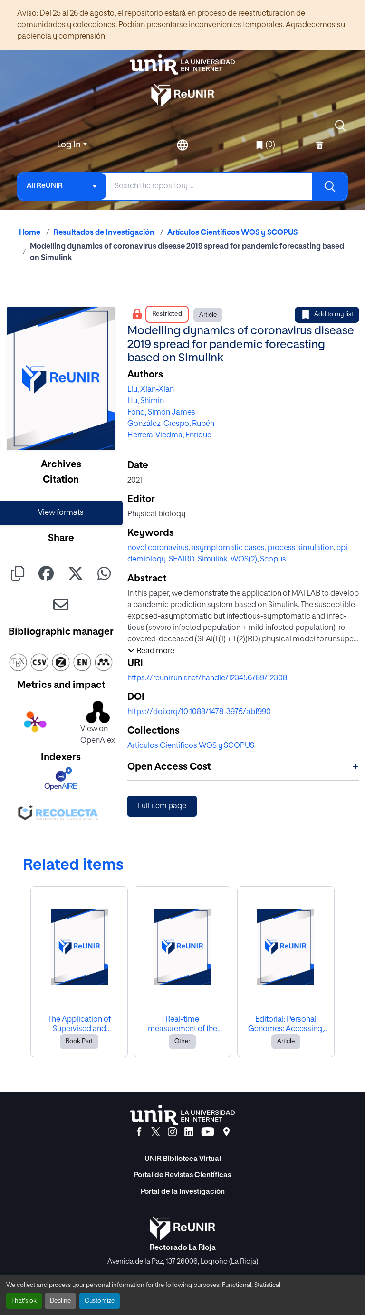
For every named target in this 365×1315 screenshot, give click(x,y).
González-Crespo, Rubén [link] (170, 424)
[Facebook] (139, 1132)
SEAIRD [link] (182, 559)
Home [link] (29, 233)
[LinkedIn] (188, 1132)
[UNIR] (182, 1115)
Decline (60, 1301)
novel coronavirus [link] (158, 548)
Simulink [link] (213, 559)
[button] (340, 125)
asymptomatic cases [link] (228, 548)
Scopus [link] (273, 559)
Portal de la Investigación (183, 1191)
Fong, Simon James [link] (161, 412)
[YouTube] (207, 1132)
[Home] (182, 64)
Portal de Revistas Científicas (182, 1175)
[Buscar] (329, 186)
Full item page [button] (162, 806)
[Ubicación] (226, 1132)
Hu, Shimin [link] (145, 401)
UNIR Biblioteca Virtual (182, 1158)
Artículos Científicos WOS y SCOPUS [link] (232, 233)
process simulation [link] (301, 548)
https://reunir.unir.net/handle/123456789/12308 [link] (207, 678)
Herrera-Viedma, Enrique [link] (169, 435)
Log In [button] (70, 145)
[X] (155, 1132)
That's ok (24, 1301)
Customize (100, 1301)
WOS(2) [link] (244, 559)
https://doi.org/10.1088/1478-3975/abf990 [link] (199, 712)
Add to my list (333, 314)
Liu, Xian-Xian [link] (150, 390)
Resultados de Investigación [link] (103, 233)
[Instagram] (172, 1132)
